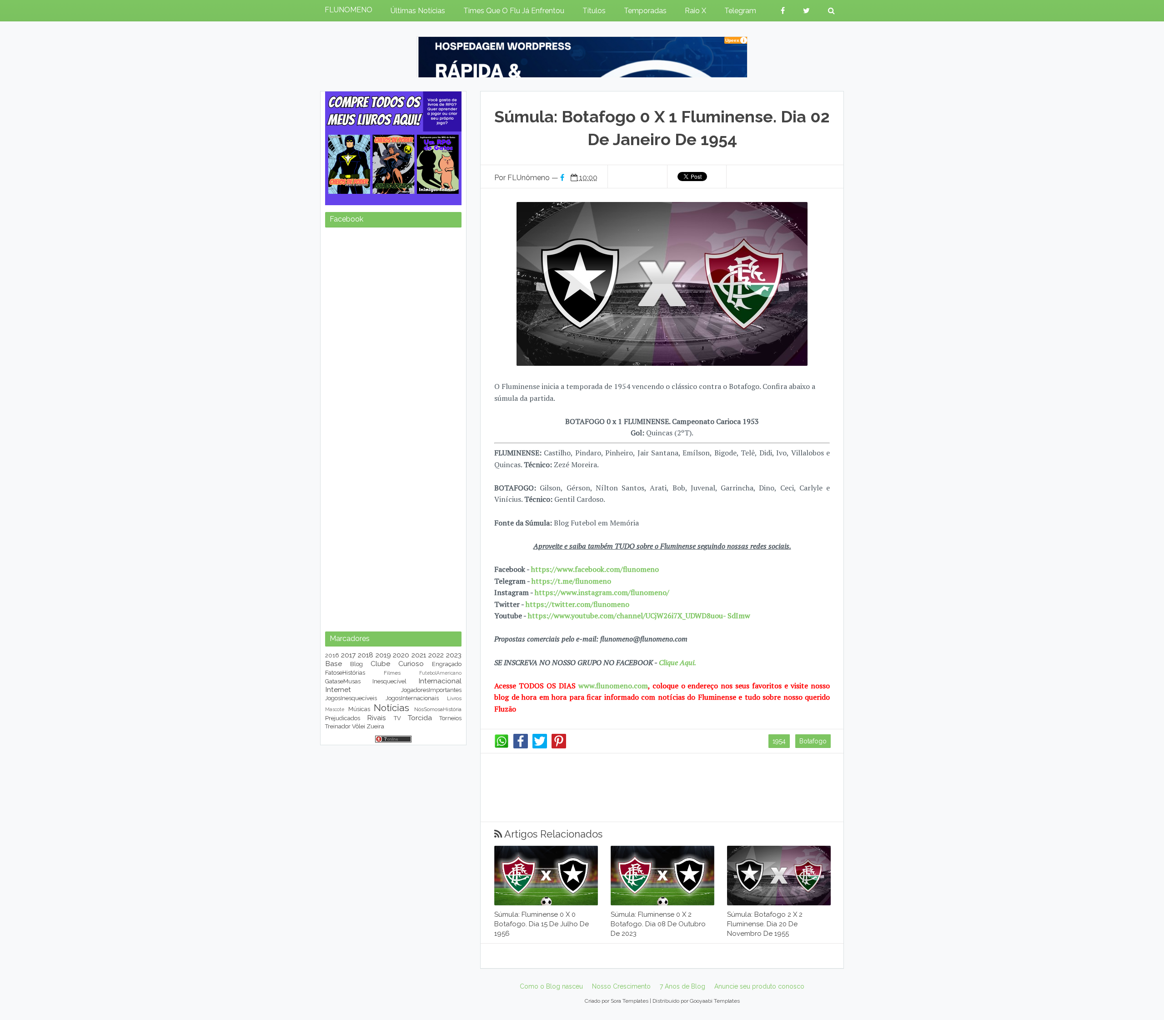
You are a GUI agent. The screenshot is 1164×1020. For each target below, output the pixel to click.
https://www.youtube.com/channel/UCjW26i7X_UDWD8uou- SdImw (639, 616)
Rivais (376, 717)
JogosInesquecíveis (351, 698)
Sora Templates (629, 1001)
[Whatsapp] (501, 746)
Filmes (392, 673)
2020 (401, 655)
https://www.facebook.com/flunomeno (595, 569)
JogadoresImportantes (431, 690)
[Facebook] (520, 746)
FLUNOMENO (348, 9)
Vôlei (358, 726)
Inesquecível (389, 681)
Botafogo (813, 741)
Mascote (334, 709)
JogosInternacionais (412, 698)
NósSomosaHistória (438, 709)
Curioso (411, 663)
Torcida (420, 717)
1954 (779, 741)
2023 (454, 655)
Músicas (359, 709)
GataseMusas (343, 681)
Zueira (375, 726)
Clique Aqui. (676, 662)
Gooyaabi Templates (715, 1001)
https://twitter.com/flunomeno (577, 604)
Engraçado (447, 664)
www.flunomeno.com (613, 686)
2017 (348, 655)
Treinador (338, 726)
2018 (365, 655)
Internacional (440, 681)
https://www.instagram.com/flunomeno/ (602, 592)
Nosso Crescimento (621, 986)
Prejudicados (342, 718)
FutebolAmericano (440, 673)
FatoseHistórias (345, 672)
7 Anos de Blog (682, 986)
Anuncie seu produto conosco (759, 986)
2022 (436, 655)
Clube (380, 663)
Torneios (450, 718)
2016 (332, 655)
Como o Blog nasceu (551, 986)
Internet (338, 689)
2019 (383, 655)
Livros (454, 698)
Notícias (391, 707)
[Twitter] (539, 746)
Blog (356, 664)
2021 (418, 655)
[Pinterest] (559, 746)
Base (333, 663)
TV (397, 718)
